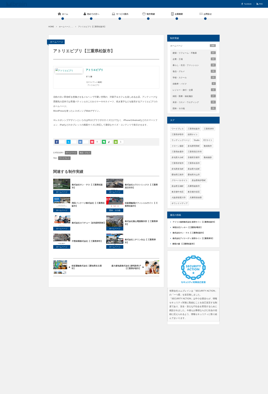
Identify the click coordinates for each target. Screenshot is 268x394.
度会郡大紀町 (194, 169)
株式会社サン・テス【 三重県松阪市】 (87, 186)
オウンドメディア (180, 203)
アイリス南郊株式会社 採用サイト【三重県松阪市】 (194, 222)
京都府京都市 (194, 157)
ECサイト (207, 140)
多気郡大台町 (178, 157)
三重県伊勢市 (178, 134)
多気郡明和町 (194, 146)
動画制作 (208, 146)
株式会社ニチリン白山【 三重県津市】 (140, 241)
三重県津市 (209, 129)
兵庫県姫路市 (194, 186)
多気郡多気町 (178, 169)
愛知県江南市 (178, 174)
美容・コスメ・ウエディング (193, 102)
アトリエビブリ (94, 70)
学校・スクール (193, 77)
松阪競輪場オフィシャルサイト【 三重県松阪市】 (141, 204)
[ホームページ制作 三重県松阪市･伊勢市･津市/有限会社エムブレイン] (16, 4)
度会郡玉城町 (178, 186)
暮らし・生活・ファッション (193, 65)
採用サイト (193, 134)
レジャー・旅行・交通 (193, 90)
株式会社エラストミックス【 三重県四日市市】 (141, 186)
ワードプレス (64, 158)
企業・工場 (193, 59)
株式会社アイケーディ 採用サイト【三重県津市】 (193, 238)
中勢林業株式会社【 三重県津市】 (87, 241)
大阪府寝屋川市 (179, 197)
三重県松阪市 (194, 129)
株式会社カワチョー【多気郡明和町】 (89, 223)
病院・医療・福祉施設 (193, 96)
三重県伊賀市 (178, 163)
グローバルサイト (180, 180)
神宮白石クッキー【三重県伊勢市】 (187, 227)
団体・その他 (114, 210)
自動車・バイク (193, 84)
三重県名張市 (194, 163)
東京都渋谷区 (194, 192)
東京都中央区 (178, 192)
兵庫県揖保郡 (196, 197)
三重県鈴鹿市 (178, 152)
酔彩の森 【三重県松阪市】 (184, 244)
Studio (196, 140)
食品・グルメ (85, 153)
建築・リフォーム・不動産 (193, 53)
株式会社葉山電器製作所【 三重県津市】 (141, 222)
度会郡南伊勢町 (199, 180)
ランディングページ (181, 140)
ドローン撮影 (178, 146)
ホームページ (56, 42)
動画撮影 (208, 157)
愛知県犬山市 (194, 174)
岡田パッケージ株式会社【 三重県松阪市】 (88, 204)
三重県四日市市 (195, 152)
